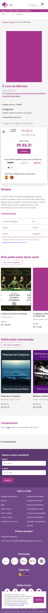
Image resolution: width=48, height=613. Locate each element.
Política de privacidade (35, 496)
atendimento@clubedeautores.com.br (14, 242)
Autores (4, 500)
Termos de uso (6, 517)
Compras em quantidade (36, 513)
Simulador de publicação (36, 523)
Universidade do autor (35, 509)
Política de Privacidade (16, 605)
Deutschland (26, 10)
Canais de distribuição (35, 517)
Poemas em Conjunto (10, 396)
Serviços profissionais (35, 505)
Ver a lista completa (11, 262)
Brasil (3, 10)
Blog (2, 505)
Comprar (24, 151)
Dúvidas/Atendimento (9, 496)
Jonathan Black (6, 317)
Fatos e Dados (6, 513)
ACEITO (39, 600)
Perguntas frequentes (9, 536)
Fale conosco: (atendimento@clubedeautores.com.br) (21, 541)
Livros (11, 22)
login (8, 427)
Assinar (8, 480)
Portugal (9, 10)
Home (5, 22)
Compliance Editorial (34, 500)
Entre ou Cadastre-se (35, 5)
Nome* (5, 459)
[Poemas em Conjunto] (16, 371)
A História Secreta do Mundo (14, 314)
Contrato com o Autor (9, 521)
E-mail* (5, 468)
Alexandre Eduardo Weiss (10, 399)
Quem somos (6, 509)
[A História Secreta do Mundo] (16, 289)
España (17, 10)
